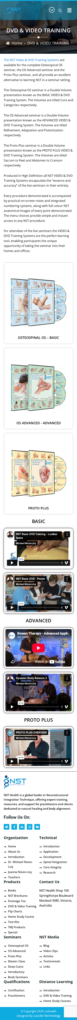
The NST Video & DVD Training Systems (32, 60)
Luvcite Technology (46, 1016)
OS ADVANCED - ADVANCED (38, 423)
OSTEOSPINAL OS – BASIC (38, 337)
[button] (69, 10)
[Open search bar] (60, 10)
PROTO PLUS (38, 508)
